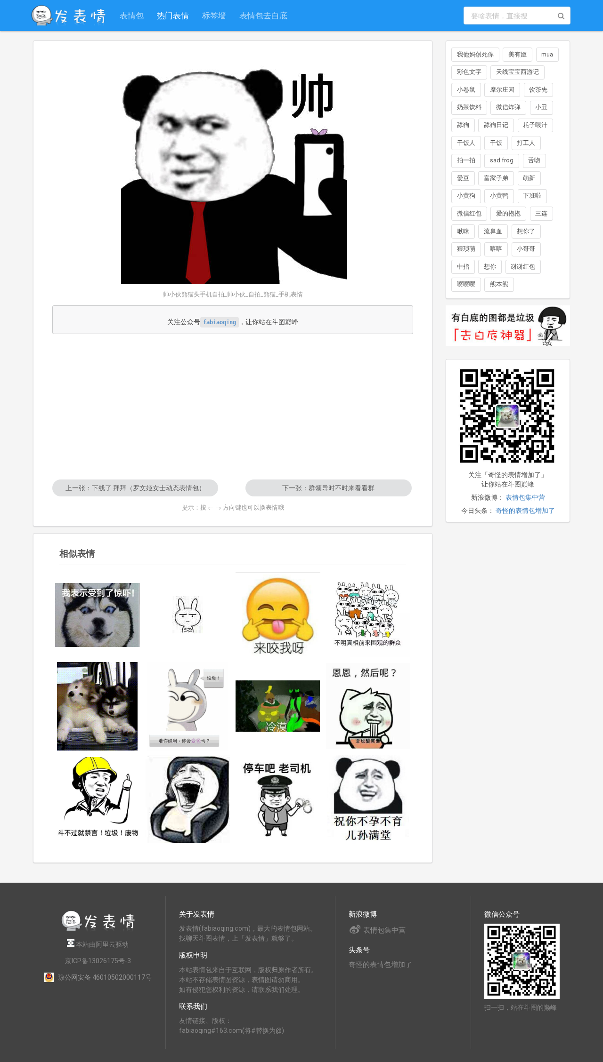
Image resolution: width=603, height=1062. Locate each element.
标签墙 (214, 15)
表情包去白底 (263, 15)
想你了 (526, 231)
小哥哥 (526, 248)
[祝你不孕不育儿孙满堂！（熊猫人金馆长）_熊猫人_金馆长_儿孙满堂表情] (368, 799)
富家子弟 (496, 178)
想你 (490, 266)
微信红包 (469, 213)
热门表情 (173, 15)
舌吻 (534, 160)
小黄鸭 (499, 195)
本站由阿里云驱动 (101, 944)
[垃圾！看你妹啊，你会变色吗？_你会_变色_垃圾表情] (188, 706)
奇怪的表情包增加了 (525, 510)
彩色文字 (469, 71)
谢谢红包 (523, 266)
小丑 (541, 107)
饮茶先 (538, 89)
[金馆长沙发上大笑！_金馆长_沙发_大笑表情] (188, 799)
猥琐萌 (466, 248)
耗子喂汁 (535, 124)
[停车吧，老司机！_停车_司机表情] (278, 799)
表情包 (132, 15)
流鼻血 (493, 231)
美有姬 (517, 54)
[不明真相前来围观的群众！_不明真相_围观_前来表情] (368, 615)
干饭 (496, 142)
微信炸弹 (508, 107)
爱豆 (463, 178)
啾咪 (463, 231)
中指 (463, 266)
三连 (541, 213)
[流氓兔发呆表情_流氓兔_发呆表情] (188, 614)
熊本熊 (499, 283)
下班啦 (532, 195)
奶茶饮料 (469, 107)
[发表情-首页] (68, 15)
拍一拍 (466, 160)
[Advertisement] (232, 406)
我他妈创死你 (475, 54)
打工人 (526, 142)
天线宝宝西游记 (517, 71)
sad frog (501, 160)
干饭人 (466, 142)
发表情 (189, 928)
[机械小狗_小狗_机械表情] (97, 706)
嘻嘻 (496, 248)
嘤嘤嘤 (466, 283)
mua (547, 54)
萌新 (529, 178)
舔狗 (463, 124)
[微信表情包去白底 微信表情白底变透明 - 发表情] (508, 350)
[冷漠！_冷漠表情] (278, 706)
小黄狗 (466, 195)
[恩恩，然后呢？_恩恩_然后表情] (368, 706)
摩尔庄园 (502, 89)
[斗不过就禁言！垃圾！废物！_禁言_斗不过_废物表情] (97, 799)
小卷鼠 (466, 89)
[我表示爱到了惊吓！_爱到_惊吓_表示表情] (97, 615)
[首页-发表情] (98, 929)
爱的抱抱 (508, 213)
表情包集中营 (525, 497)
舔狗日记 (496, 124)
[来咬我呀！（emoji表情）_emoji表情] (278, 615)
